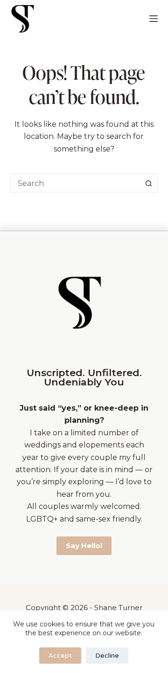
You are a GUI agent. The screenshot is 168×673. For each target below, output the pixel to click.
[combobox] (75, 183)
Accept (60, 655)
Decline (107, 655)
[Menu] (153, 18)
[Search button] (148, 183)
